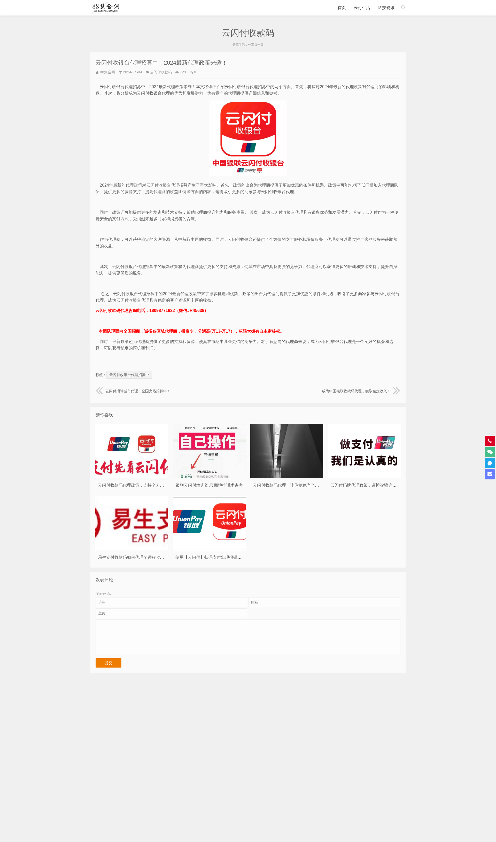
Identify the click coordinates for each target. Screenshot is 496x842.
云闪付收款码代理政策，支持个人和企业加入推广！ (145, 485)
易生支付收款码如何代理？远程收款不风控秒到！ (143, 557)
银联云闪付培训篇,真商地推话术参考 (209, 485)
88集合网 (107, 72)
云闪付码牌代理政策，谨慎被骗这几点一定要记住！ (377, 485)
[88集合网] (105, 8)
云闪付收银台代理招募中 (129, 375)
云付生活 (362, 7)
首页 (342, 7)
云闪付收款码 (161, 72)
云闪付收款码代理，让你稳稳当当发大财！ (292, 485)
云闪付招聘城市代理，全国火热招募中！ (138, 391)
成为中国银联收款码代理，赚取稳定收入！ (356, 391)
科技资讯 (386, 7)
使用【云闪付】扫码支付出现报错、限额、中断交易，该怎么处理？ (237, 557)
